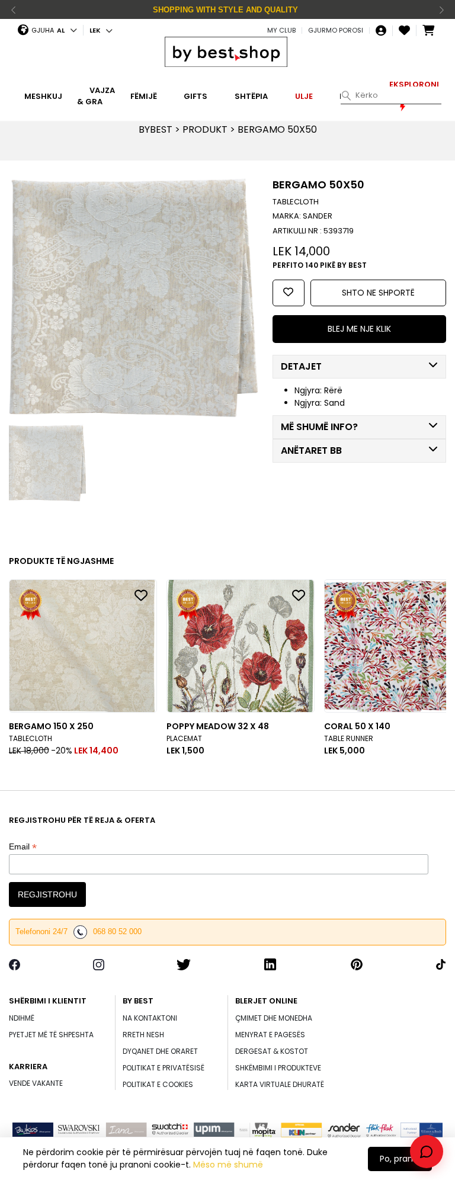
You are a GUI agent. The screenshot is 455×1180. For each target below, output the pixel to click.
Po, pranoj (400, 1159)
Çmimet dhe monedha (273, 1018)
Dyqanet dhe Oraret (160, 1051)
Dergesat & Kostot (271, 1051)
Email (23, 846)
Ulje (304, 95)
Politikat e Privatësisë (163, 1068)
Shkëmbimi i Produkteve (278, 1068)
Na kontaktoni (150, 1018)
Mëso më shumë (228, 1165)
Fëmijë (143, 95)
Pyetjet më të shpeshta (51, 1035)
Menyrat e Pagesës (270, 1035)
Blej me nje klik (359, 329)
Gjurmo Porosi (335, 30)
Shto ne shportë (378, 293)
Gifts (195, 95)
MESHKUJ (43, 95)
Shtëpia (251, 95)
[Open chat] (426, 1151)
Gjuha (42, 30)
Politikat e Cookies (158, 1084)
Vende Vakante (36, 1083)
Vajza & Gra (96, 96)
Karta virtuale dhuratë (279, 1084)
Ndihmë (21, 1018)
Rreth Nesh (143, 1035)
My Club (281, 30)
